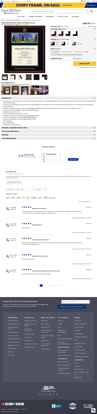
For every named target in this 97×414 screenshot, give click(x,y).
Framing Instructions (80, 337)
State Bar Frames (13, 332)
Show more (52, 198)
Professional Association (28, 330)
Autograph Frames (13, 345)
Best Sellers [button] (21, 16)
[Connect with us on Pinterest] (53, 394)
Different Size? (92, 26)
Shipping (5, 135)
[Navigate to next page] (59, 285)
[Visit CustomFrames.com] (27, 1)
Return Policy (78, 334)
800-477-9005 (78, 369)
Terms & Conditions (13, 409)
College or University (30, 321)
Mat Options (45, 324)
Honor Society (28, 341)
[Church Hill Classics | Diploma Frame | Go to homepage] (11, 11)
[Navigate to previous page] (37, 285)
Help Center (78, 377)
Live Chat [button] (77, 366)
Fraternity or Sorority (30, 344)
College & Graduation (35, 16)
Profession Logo (29, 334)
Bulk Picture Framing (64, 373)
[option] (54, 33)
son (23, 197)
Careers (60, 324)
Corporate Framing (64, 365)
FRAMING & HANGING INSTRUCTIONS (14, 128)
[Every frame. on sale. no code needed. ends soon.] (48, 5)
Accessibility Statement (65, 339)
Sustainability (45, 349)
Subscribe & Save (79, 343)
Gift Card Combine (80, 353)
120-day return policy (10, 131)
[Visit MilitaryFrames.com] (16, 1)
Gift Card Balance (79, 350)
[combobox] (26, 189)
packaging (33, 197)
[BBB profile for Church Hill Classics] (57, 406)
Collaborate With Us (64, 355)
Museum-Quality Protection (46, 331)
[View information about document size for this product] (68, 26)
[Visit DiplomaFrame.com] (5, 1)
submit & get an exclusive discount (71, 307)
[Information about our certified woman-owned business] (88, 406)
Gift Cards (11, 352)
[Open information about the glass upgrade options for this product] (94, 48)
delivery (18, 197)
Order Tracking (79, 327)
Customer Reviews (9, 138)
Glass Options (45, 327)
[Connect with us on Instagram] (46, 394)
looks (27, 197)
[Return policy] (72, 406)
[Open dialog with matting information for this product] (94, 39)
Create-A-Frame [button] (62, 16)
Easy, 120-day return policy (88, 67)
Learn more (54, 55)
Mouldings (44, 321)
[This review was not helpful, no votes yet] (89, 218)
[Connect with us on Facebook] (40, 394)
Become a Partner (63, 362)
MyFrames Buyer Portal (81, 356)
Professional (50, 16)
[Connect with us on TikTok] (43, 394)
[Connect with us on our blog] (57, 394)
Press (59, 327)
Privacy (3, 409)
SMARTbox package (30, 117)
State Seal (27, 337)
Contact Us (77, 321)
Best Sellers (11, 355)
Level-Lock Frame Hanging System (29, 115)
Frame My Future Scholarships (63, 351)
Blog (59, 335)
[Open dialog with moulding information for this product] (94, 28)
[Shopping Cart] (91, 11)
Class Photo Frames (14, 342)
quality (13, 197)
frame (7, 197)
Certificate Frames (13, 324)
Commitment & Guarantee (46, 345)
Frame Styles (45, 341)
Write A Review (73, 159)
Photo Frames (12, 348)
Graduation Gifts (29, 347)
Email (76, 363)
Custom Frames (13, 335)
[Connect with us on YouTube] (50, 394)
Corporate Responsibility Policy (64, 343)
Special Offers (78, 347)
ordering (46, 197)
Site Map (24, 409)
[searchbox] (11, 189)
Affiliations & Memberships (62, 331)
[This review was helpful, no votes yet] (86, 218)
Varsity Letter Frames (14, 339)
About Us (60, 321)
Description (6, 98)
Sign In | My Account (80, 324)
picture (40, 197)
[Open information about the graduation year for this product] (73, 58)
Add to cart (85, 64)
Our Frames (75, 16)
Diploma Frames (13, 321)
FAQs (76, 340)
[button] (94, 1)
